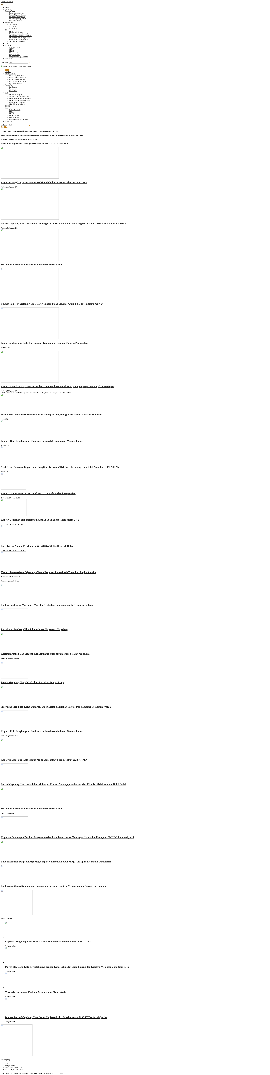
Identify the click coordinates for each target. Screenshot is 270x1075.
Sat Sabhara (13, 28)
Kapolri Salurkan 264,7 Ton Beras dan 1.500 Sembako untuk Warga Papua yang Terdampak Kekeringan (57, 386)
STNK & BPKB (14, 47)
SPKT (11, 49)
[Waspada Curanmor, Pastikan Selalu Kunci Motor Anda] (14, 804)
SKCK (7, 43)
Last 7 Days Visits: (11, 1068)
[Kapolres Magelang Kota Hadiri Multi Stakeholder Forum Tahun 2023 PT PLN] (14, 755)
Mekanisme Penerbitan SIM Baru (20, 36)
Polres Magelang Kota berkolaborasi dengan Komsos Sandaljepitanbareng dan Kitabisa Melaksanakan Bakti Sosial (42, 135)
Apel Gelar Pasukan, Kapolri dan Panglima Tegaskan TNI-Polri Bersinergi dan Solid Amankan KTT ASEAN (60, 467)
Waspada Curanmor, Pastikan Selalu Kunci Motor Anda (21, 139)
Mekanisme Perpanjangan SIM (19, 38)
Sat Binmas (13, 24)
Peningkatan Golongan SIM (18, 39)
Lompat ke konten (7, 2)
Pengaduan (8, 58)
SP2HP (11, 51)
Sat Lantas (12, 26)
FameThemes (59, 1073)
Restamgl (4, 187)
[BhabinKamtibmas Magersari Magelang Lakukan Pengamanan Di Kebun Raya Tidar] (14, 600)
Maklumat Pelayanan (16, 32)
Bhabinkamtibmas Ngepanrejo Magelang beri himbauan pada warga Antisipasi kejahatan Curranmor (56, 861)
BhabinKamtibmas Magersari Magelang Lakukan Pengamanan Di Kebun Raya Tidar (47, 605)
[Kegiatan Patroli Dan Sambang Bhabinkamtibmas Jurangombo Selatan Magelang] (14, 649)
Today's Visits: (10, 1066)
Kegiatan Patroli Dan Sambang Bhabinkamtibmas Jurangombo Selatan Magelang (45, 653)
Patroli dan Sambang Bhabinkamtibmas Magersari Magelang (34, 629)
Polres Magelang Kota (16, 13)
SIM (6, 30)
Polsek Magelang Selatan (17, 15)
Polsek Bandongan (15, 20)
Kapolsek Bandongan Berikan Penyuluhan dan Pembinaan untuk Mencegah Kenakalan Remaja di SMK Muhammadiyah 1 (67, 837)
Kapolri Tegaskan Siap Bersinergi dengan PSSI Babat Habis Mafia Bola (40, 519)
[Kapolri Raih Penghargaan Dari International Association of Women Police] (14, 436)
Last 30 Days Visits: (12, 1069)
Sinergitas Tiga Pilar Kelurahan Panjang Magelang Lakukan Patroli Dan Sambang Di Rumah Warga (56, 706)
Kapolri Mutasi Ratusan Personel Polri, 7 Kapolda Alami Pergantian (38, 493)
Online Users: (10, 1064)
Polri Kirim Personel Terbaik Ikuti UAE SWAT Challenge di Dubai (37, 546)
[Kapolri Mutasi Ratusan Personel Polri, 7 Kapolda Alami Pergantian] (13, 489)
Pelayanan (8, 45)
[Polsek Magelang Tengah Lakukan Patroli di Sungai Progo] (14, 678)
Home (7, 7)
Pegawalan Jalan (14, 55)
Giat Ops (8, 9)
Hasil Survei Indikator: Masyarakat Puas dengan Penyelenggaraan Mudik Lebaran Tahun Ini (51, 414)
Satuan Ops (9, 22)
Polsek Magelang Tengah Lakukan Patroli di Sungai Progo (32, 682)
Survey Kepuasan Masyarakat (19, 34)
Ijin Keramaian (14, 53)
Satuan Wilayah (10, 11)
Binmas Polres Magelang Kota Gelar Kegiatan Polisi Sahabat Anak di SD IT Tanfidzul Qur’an (34, 144)
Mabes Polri (5, 347)
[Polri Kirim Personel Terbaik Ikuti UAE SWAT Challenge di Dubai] (13, 541)
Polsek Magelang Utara (17, 17)
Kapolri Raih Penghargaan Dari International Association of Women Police (42, 441)
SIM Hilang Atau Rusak (17, 41)
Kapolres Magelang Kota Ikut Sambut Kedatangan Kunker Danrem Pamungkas (44, 343)
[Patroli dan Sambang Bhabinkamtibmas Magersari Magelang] (14, 625)
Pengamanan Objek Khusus (18, 57)
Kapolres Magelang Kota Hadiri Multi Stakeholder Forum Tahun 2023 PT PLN (29, 131)
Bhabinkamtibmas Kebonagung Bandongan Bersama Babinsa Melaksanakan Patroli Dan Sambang (54, 886)
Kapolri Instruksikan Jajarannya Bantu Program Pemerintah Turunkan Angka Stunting (49, 572)
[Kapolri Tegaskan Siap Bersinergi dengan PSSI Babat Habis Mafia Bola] (13, 515)
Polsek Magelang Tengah (17, 19)
